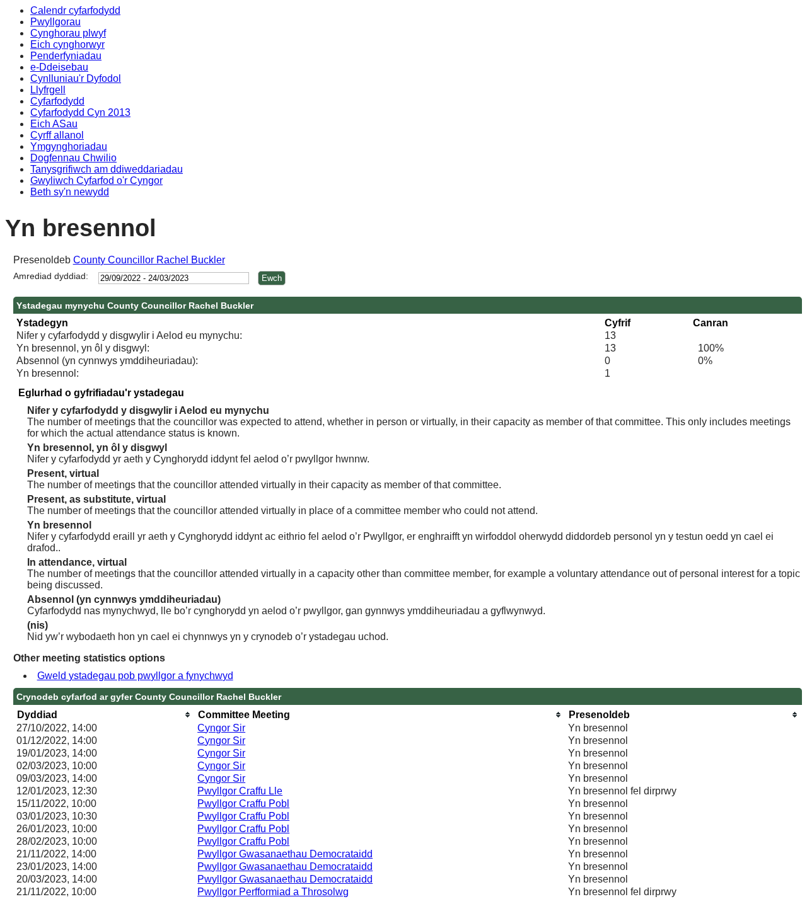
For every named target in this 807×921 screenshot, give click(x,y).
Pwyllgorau (55, 21)
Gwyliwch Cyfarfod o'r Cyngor (96, 180)
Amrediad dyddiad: (50, 276)
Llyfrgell (48, 89)
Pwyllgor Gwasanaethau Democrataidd (285, 854)
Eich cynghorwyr (67, 44)
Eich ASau (54, 123)
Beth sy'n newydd (69, 191)
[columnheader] (103, 714)
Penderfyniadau (66, 55)
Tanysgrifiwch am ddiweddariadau (106, 169)
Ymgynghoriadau (68, 146)
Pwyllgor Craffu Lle (239, 791)
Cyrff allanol (57, 135)
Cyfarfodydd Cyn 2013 (80, 112)
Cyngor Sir (221, 728)
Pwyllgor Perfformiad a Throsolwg (273, 891)
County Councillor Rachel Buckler (149, 260)
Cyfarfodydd (57, 101)
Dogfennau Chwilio (73, 157)
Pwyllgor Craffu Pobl (243, 803)
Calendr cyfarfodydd (75, 10)
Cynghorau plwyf (68, 33)
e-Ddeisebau (59, 67)
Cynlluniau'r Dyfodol (75, 78)
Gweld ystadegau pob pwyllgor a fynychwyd (135, 675)
